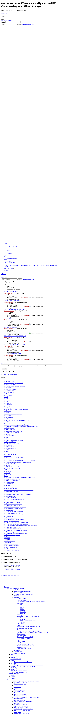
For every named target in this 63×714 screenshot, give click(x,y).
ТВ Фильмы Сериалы (13, 673)
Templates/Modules (22, 647)
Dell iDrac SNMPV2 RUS (11, 292)
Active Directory (21, 600)
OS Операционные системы (25, 615)
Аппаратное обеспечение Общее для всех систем (31, 601)
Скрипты (13, 663)
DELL (3, 274)
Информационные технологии (15, 588)
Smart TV (13, 675)
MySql (15, 656)
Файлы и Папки (21, 635)
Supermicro (23, 612)
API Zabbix (17, 650)
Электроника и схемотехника (22, 710)
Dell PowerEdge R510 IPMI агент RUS (14, 344)
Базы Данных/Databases (23, 638)
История (16, 703)
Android (12, 676)
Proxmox (22, 617)
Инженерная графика (20, 684)
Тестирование (18, 651)
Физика (16, 688)
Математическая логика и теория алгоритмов (26, 697)
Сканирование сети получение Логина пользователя (28, 665)
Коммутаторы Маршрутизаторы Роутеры (28, 631)
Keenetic (12, 660)
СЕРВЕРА (20, 603)
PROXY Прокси (15, 667)
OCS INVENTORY (15, 659)
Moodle (12, 669)
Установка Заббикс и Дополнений (23, 594)
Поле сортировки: (20, 365)
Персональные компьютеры (21, 706)
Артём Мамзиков (9, 293)
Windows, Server (21, 598)
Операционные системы (20, 682)
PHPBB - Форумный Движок (18, 670)
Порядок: (40, 365)
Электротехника (18, 698)
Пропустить (4, 13)
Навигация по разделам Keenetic (23, 662)
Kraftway (22, 610)
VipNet (19, 640)
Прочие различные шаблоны (25, 644)
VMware (22, 622)
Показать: (5, 365)
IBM (21, 606)
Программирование (19, 690)
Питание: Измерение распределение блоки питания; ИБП (33, 632)
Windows (16, 595)
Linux (12, 654)
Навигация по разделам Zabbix (22, 591)
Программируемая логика (21, 707)
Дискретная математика (20, 695)
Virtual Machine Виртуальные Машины (28, 616)
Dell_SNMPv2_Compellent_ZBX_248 (14, 309)
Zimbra (19, 629)
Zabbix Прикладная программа (25, 645)
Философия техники (19, 691)
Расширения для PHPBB (20, 672)
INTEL (22, 607)
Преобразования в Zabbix (24, 648)
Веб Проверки (21, 634)
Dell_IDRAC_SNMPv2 (10, 327)
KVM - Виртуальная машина (28, 620)
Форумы (6, 587)
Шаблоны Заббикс (19, 597)
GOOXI (22, 613)
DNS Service (20, 623)
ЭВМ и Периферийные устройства (23, 709)
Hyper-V (22, 619)
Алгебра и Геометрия (20, 694)
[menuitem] (12, 246)
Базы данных (17, 712)
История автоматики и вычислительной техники (27, 692)
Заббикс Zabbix (14, 590)
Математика (17, 687)
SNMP (19, 642)
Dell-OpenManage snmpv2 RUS (12, 353)
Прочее (9, 679)
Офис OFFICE (21, 641)
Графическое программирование (23, 701)
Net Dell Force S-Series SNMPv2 (12, 300)
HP (21, 604)
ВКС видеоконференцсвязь (24, 628)
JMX (18, 625)
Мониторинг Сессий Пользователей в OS (28, 626)
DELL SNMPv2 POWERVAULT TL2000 (15, 336)
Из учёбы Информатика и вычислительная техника (24, 681)
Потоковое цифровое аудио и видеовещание (22, 666)
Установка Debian (19, 592)
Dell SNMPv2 (7, 318)
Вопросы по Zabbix (19, 653)
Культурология (18, 685)
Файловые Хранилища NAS (25, 637)
